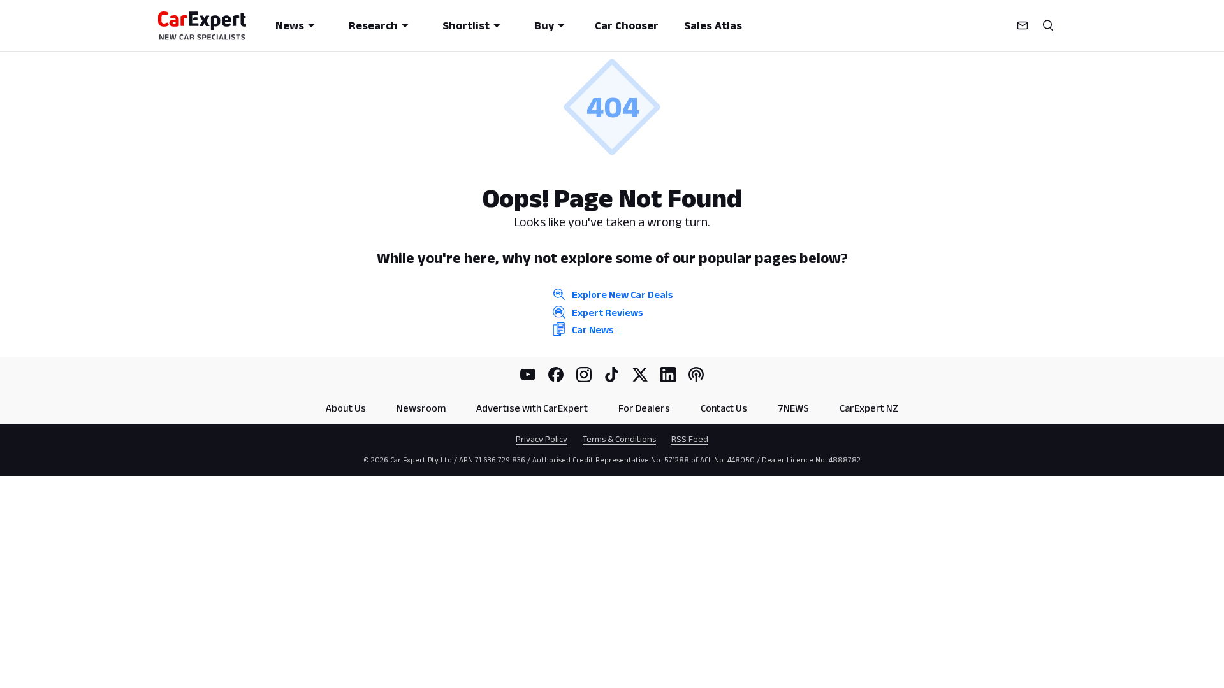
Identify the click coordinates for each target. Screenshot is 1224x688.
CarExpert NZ (869, 408)
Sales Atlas (713, 25)
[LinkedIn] (668, 374)
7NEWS (793, 408)
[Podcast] (696, 374)
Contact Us (724, 408)
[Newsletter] (1022, 25)
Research (373, 25)
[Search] (1048, 25)
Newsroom (421, 408)
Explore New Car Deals (622, 294)
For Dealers (644, 408)
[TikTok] (612, 374)
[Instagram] (584, 374)
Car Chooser (627, 25)
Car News (593, 329)
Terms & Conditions (619, 439)
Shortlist (466, 25)
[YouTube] (528, 374)
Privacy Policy (541, 439)
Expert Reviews (607, 312)
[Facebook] (556, 374)
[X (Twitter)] (640, 374)
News (289, 25)
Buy (544, 25)
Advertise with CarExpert (532, 408)
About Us (346, 408)
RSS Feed (689, 439)
